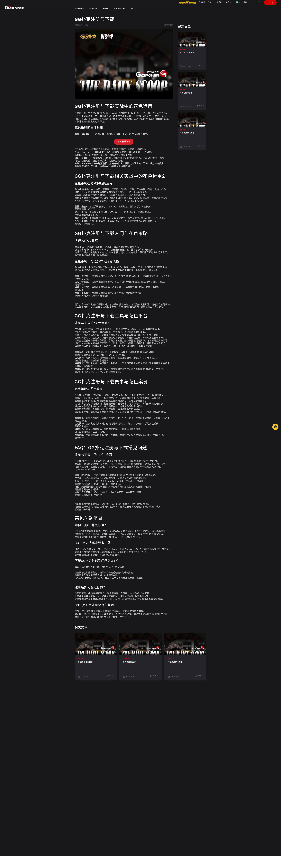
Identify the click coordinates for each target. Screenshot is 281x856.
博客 (132, 9)
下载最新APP (124, 141)
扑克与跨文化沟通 (175, 662)
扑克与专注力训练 (85, 662)
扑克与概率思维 (129, 662)
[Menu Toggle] (259, 2)
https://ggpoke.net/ (98, 249)
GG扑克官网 (137, 201)
